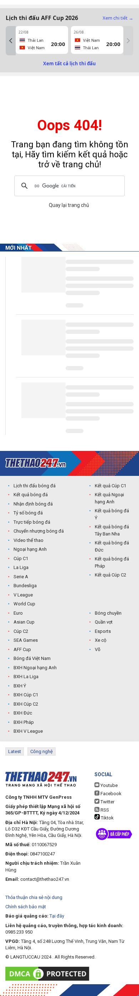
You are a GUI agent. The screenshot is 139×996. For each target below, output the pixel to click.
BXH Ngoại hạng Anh (35, 667)
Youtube (108, 785)
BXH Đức (23, 713)
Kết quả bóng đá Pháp (112, 562)
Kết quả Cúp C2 (110, 575)
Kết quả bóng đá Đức (112, 546)
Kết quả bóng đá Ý (112, 514)
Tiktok (107, 817)
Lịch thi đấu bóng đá (35, 485)
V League (23, 595)
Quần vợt (104, 622)
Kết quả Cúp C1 (110, 485)
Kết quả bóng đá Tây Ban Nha (112, 530)
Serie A (21, 576)
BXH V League (28, 731)
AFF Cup (22, 649)
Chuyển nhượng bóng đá (39, 531)
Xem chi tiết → (118, 18)
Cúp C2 (21, 631)
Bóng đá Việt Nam (32, 658)
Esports (103, 631)
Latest (14, 751)
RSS (104, 810)
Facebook (110, 793)
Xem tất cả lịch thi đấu (69, 63)
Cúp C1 (21, 558)
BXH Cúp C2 (26, 704)
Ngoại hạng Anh (30, 549)
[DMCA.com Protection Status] (49, 973)
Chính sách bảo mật (25, 906)
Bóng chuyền (108, 613)
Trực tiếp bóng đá (32, 522)
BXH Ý (20, 685)
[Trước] (11, 40)
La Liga (21, 567)
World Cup (24, 603)
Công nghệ (41, 751)
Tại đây (57, 916)
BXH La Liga (26, 676)
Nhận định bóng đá (33, 504)
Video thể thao (28, 540)
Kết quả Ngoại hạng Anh (109, 498)
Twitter (106, 801)
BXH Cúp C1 (26, 694)
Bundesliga (25, 585)
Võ (98, 649)
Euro (18, 613)
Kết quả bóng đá (31, 494)
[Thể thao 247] (35, 463)
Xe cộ (100, 640)
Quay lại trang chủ (69, 205)
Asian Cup (24, 622)
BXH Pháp (24, 722)
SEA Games (26, 640)
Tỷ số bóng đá (28, 512)
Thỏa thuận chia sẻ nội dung (33, 897)
